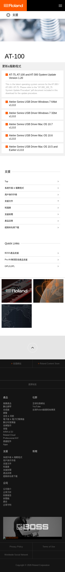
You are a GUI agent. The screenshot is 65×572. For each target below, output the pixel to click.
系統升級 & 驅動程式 (14, 188)
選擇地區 (32, 384)
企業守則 (7, 505)
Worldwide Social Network (16, 555)
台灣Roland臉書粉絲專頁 (43, 410)
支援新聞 (9, 214)
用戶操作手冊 (11, 194)
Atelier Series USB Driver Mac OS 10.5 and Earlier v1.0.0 (33, 148)
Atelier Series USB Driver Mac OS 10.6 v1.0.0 (31, 137)
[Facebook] (27, 375)
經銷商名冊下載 (12, 227)
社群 (34, 397)
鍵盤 (5, 413)
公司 (5, 483)
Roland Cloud (9, 435)
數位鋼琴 (7, 406)
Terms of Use (49, 546)
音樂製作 (7, 425)
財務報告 (7, 495)
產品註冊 (9, 221)
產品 (5, 397)
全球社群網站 (38, 403)
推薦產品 (7, 403)
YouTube (36, 406)
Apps (5, 444)
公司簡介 (7, 489)
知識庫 (8, 207)
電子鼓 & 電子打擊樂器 (13, 419)
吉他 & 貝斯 (8, 416)
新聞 (34, 451)
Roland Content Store (49, 363)
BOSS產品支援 (12, 253)
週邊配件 (7, 441)
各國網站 (17, 363)
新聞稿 (6, 498)
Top (6, 181)
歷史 (5, 501)
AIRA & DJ (8, 432)
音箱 (5, 428)
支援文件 (7, 463)
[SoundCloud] (39, 375)
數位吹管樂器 (9, 422)
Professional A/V (10, 438)
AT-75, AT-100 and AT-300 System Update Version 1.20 (32, 76)
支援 (15, 15)
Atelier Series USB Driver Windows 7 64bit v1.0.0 (33, 103)
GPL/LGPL (10, 266)
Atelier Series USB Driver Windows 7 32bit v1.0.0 (33, 115)
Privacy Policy (16, 546)
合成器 (6, 410)
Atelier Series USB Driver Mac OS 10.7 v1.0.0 (31, 126)
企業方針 (7, 492)
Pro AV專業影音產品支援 (16, 259)
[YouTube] (33, 375)
